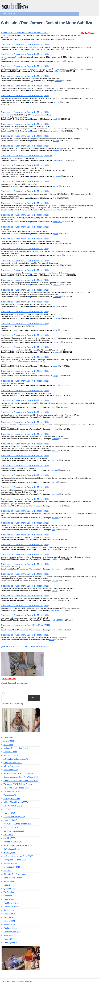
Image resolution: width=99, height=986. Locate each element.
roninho (55, 186)
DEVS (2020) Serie (11, 849)
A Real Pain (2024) (11, 766)
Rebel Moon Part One (12, 878)
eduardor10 (59, 39)
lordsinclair (55, 610)
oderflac (54, 506)
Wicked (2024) (9, 795)
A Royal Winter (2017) (12, 806)
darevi (55, 385)
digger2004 (57, 395)
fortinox (54, 482)
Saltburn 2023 (9, 924)
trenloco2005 (56, 620)
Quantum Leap (9, 888)
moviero (54, 549)
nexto (53, 407)
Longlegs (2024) (10, 820)
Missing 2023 (9, 921)
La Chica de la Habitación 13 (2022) (18, 856)
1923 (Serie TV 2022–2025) (15, 860)
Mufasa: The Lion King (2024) (15, 748)
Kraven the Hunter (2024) (14, 816)
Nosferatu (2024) (10, 770)
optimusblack (56, 417)
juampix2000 (57, 222)
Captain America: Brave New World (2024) (21, 777)
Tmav (53, 530)
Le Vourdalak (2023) (11, 867)
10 (32, 49)
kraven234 (56, 131)
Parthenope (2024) (11, 827)
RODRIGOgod (59, 61)
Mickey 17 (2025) (10, 755)
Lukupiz (55, 376)
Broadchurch (8, 881)
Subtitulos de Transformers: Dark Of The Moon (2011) (25, 625)
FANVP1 (54, 591)
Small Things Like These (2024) (16, 788)
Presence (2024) (10, 863)
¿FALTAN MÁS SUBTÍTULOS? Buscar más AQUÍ (25, 646)
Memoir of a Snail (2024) (13, 842)
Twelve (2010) (9, 813)
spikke (56, 91)
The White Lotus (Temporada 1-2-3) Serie (20, 780)
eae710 (56, 102)
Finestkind (7, 896)
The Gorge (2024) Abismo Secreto (17, 784)
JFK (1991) (8, 834)
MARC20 (55, 451)
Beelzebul (56, 150)
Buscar (5, 693)
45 (32, 39)
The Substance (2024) (12, 762)
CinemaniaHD (58, 160)
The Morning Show (11, 903)
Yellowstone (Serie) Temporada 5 (17, 824)
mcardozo (55, 518)
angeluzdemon (58, 275)
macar (55, 366)
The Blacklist (8, 899)
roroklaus (55, 630)
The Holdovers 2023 (11, 932)
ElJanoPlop (59, 71)
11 (31, 91)
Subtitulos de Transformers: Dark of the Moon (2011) (24, 33)
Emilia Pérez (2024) (11, 791)
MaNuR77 (56, 285)
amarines (56, 265)
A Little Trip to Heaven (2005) (15, 802)
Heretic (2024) (9, 852)
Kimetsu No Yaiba (11, 906)
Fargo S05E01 (9, 914)
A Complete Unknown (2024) (15, 759)
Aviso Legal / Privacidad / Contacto (19, 981)
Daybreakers (8, 917)
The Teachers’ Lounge (12, 892)
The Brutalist (8, 737)
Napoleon (7, 870)
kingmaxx (56, 352)
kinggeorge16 (56, 569)
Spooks (6, 885)
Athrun (51, 640)
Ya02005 (56, 141)
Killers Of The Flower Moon (14, 874)
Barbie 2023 (8, 910)
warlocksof (55, 494)
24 (32, 71)
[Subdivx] (15, 9)
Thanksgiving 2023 (11, 942)
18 (32, 81)
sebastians (56, 318)
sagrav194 (55, 460)
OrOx (54, 198)
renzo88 (54, 600)
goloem (55, 234)
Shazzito (55, 470)
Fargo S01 (7, 939)
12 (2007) (7, 809)
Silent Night (8, 935)
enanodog (58, 49)
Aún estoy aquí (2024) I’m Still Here (18, 773)
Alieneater (56, 243)
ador (54, 307)
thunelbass (57, 176)
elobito (55, 119)
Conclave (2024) (10, 752)
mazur (55, 330)
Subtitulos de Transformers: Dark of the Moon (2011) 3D (26, 155)
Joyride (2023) (9, 838)
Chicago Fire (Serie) (11, 798)
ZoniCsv (54, 559)
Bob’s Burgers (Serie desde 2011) (17, 845)
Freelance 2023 (9, 928)
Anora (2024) (8, 741)
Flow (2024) (8, 744)
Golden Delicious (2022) (13, 831)
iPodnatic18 (57, 255)
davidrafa (55, 429)
